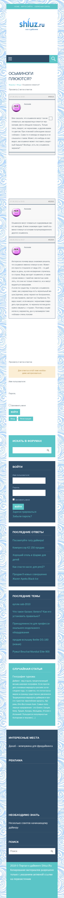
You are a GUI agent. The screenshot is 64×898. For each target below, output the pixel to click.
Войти (14, 412)
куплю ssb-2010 (21, 604)
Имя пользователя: (17, 381)
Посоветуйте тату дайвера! (28, 540)
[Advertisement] (36, 43)
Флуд (19, 85)
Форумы (12, 85)
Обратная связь (42, 6)
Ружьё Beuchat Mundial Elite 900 (31, 651)
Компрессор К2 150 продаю (28, 547)
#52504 (51, 240)
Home (16, 6)
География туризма (24, 676)
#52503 (51, 201)
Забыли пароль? (22, 516)
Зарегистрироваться (24, 512)
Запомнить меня (18, 406)
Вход (13, 419)
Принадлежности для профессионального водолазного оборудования (31, 628)
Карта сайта (26, 6)
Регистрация (25, 419)
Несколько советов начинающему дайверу (28, 825)
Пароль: (12, 393)
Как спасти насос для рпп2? (29, 567)
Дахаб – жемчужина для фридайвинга (31, 746)
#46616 (51, 97)
